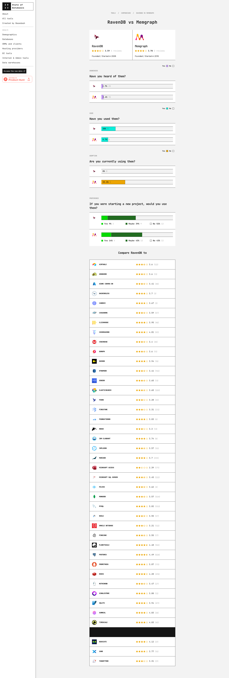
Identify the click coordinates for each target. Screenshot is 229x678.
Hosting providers (12, 48)
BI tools (7, 53)
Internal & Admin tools (15, 58)
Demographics (9, 34)
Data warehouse (10, 62)
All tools (7, 18)
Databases (7, 39)
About (5, 14)
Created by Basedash (13, 23)
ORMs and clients (11, 44)
